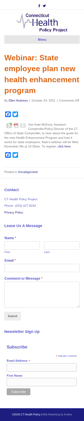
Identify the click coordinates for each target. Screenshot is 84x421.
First (7, 252)
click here (64, 146)
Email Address (18, 361)
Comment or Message (23, 278)
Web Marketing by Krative (57, 414)
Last (47, 252)
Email (10, 260)
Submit (12, 316)
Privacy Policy (13, 212)
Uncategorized (28, 172)
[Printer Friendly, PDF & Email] (16, 125)
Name (10, 238)
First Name (14, 375)
